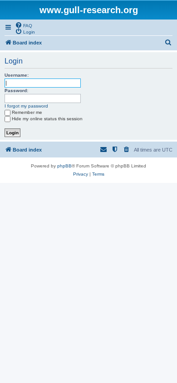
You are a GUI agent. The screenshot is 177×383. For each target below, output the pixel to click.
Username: (17, 75)
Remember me (27, 112)
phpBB (64, 165)
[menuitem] (23, 25)
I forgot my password (26, 105)
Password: (16, 90)
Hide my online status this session (47, 118)
